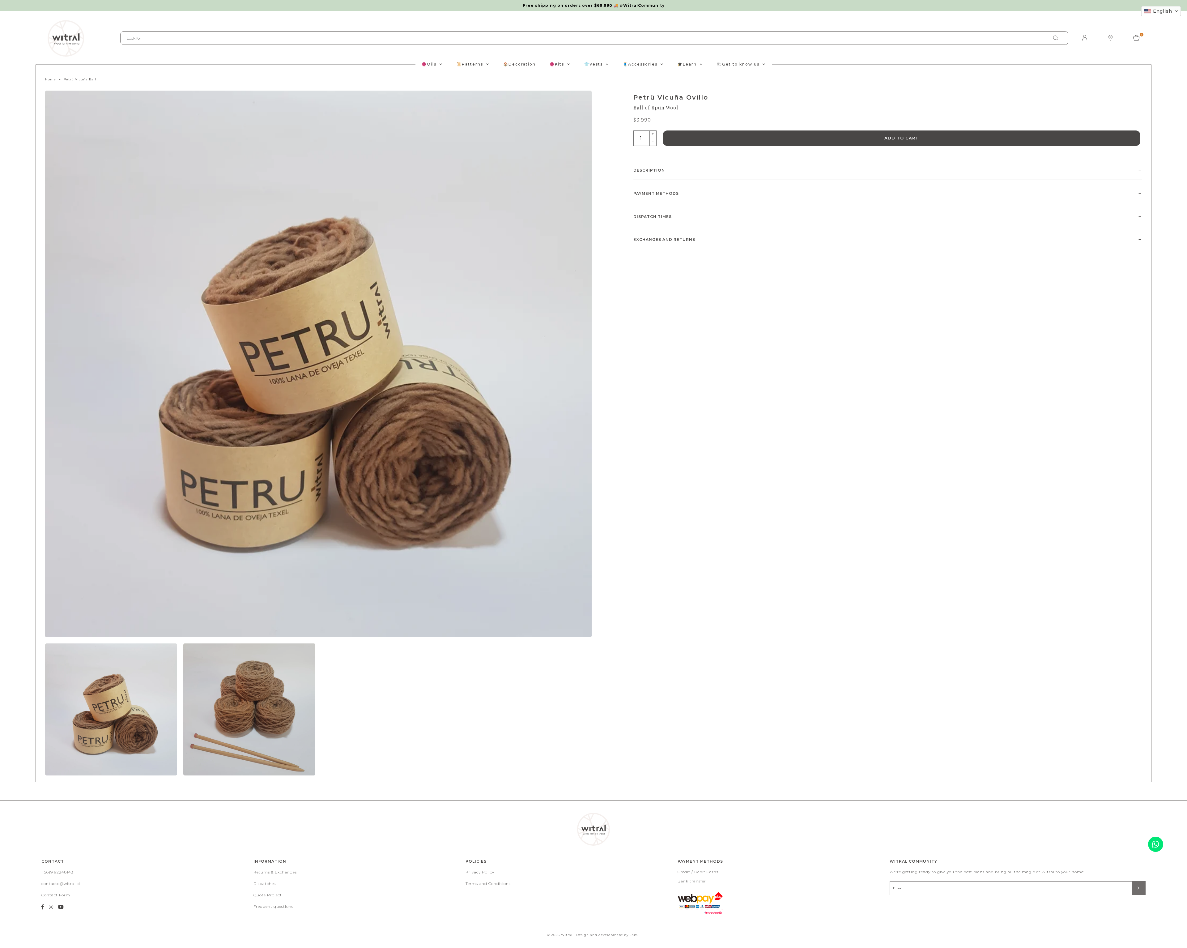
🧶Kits (557, 64)
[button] (1161, 11)
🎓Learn (687, 64)
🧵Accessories (640, 64)
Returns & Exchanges (275, 872)
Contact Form (55, 895)
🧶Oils (429, 64)
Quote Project (267, 895)
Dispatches (264, 883)
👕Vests (593, 64)
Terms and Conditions (488, 883)
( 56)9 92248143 (57, 872)
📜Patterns (470, 64)
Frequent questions (273, 906)
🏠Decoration (519, 64)
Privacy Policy (480, 872)
